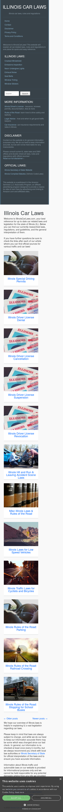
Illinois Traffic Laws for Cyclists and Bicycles (21, 589)
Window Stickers (11, 83)
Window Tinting (11, 79)
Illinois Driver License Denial (21, 318)
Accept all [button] (16, 798)
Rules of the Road (12, 112)
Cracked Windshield (13, 60)
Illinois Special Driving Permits (21, 279)
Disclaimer (9, 28)
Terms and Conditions (14, 36)
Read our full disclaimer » (13, 158)
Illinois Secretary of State (33, 753)
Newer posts (40, 718)
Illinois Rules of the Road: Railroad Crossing (21, 667)
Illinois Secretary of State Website (18, 170)
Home (7, 21)
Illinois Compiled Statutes (15, 173)
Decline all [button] (46, 798)
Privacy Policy (10, 32)
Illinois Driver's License (14, 106)
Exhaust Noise (11, 72)
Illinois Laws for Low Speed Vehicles (21, 550)
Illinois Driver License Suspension (21, 396)
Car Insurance (10, 124)
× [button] (60, 779)
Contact (8, 24)
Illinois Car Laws (24, 7)
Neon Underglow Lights (14, 68)
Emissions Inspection (13, 64)
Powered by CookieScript (31, 809)
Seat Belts (9, 76)
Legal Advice (10, 118)
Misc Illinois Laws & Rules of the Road (21, 512)
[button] (31, 804)
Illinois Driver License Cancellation (21, 357)
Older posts (11, 718)
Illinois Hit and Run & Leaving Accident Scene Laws (21, 474)
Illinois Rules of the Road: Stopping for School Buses (21, 707)
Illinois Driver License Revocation (21, 434)
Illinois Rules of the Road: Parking (21, 628)
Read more (19, 792)
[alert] (31, 794)
